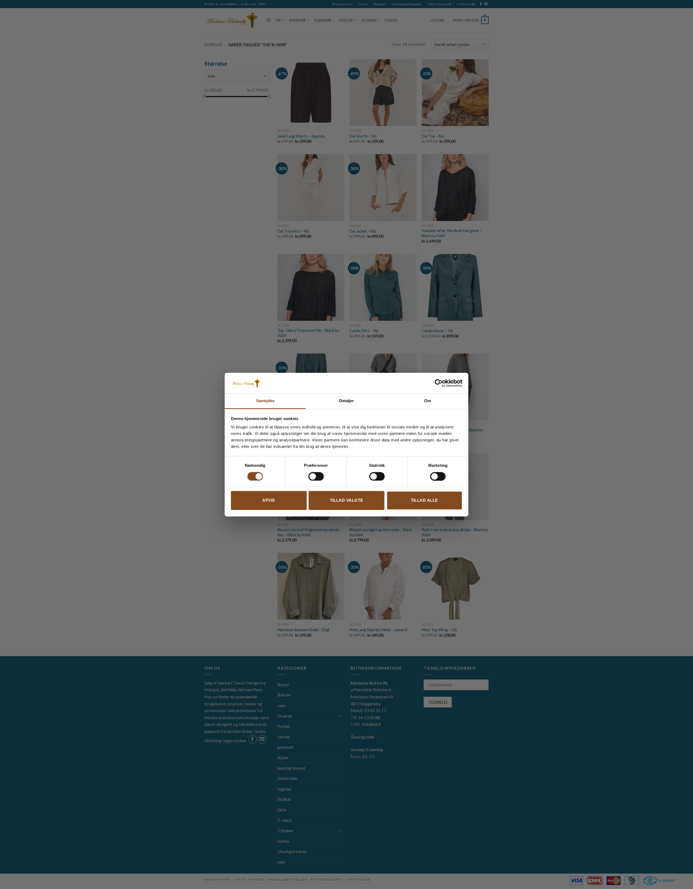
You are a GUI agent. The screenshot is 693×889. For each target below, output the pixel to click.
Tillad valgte (346, 500)
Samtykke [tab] (265, 401)
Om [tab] (427, 401)
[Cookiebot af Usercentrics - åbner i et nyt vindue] (438, 383)
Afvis (268, 500)
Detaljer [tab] (346, 401)
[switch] (316, 476)
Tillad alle (424, 500)
